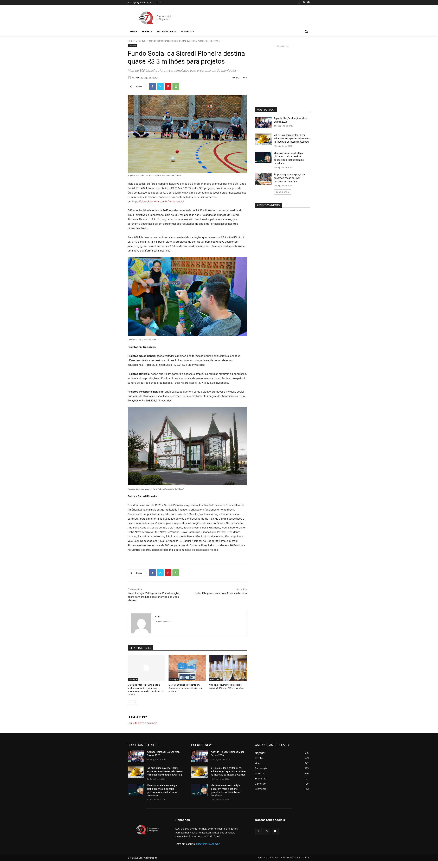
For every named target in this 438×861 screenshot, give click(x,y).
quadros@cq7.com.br (208, 843)
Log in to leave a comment (142, 722)
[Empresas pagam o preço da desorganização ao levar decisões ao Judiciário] (263, 179)
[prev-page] (130, 702)
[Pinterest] (168, 86)
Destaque (140, 40)
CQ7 (137, 77)
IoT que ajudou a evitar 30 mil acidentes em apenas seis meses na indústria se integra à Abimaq (292, 138)
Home (131, 40)
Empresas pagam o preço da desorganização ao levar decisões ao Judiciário (289, 178)
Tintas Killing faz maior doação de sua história (221, 593)
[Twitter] (160, 86)
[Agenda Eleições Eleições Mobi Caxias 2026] (263, 122)
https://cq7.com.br (163, 621)
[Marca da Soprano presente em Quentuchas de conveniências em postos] (187, 668)
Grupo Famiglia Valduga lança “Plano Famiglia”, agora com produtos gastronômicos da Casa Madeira (154, 597)
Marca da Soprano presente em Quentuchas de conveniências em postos (185, 688)
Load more (281, 191)
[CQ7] (130, 77)
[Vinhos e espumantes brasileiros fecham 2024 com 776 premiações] (228, 668)
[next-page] (135, 702)
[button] (306, 31)
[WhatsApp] (175, 86)
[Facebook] (299, 2)
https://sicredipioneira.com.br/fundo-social (158, 201)
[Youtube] (308, 2)
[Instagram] (304, 2)
